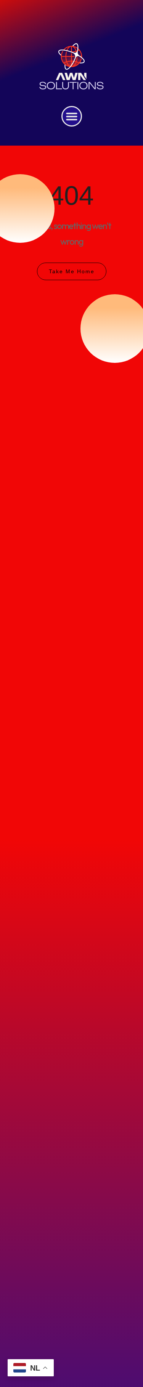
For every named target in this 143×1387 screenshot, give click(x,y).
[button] (71, 116)
